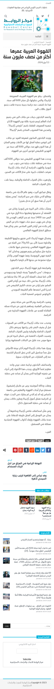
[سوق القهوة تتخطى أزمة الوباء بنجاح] (27, 500)
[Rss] (37, 16)
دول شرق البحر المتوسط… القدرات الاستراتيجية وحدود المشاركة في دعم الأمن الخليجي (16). (33, 585)
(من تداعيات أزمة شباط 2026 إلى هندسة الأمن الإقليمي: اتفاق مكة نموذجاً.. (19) (33, 549)
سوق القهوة (31, 441)
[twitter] (42, 450)
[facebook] (48, 450)
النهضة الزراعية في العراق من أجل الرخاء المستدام (25, 463)
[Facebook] (48, 16)
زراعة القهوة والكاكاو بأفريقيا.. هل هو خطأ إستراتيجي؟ (44, 511)
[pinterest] (15, 450)
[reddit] (31, 450)
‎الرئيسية (48, 42)
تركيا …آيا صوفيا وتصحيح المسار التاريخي (36, 539)
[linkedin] (37, 450)
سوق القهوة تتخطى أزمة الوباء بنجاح (27, 509)
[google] (20, 450)
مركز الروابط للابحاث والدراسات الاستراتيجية (26, 662)
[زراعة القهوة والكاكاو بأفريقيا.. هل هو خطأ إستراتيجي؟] (43, 500)
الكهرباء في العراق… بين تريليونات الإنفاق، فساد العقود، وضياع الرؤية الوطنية (32, 607)
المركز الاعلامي (39, 42)
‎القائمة (38, 36)
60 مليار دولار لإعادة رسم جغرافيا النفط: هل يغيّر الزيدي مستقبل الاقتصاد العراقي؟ (32, 574)
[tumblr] (26, 450)
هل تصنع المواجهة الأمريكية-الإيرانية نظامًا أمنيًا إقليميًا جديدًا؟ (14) (33, 596)
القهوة (40, 441)
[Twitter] (42, 16)
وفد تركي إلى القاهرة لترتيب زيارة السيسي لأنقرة (29, 475)
